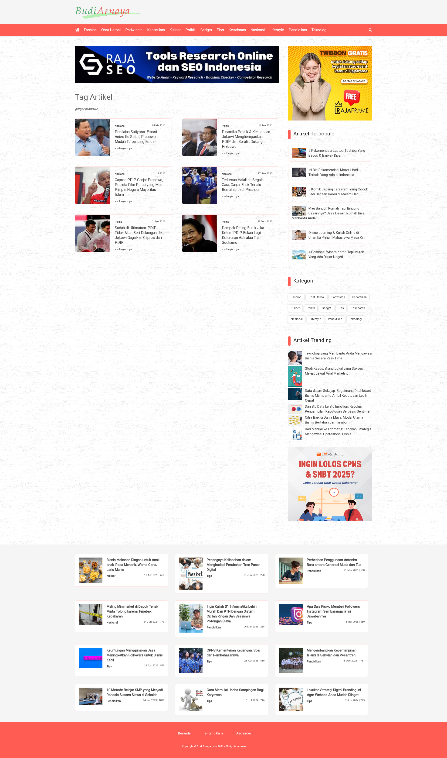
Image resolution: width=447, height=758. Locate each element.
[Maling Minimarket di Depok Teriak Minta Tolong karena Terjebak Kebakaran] (98, 614)
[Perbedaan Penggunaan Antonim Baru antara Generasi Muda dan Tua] (298, 570)
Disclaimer (243, 733)
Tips (220, 30)
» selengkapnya (123, 148)
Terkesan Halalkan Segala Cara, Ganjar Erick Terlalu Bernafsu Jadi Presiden (243, 185)
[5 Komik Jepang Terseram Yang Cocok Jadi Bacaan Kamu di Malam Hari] (302, 191)
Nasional (258, 30)
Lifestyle (276, 30)
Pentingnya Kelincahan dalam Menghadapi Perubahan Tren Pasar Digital (233, 565)
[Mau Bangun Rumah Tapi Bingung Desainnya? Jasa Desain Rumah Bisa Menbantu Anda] (302, 211)
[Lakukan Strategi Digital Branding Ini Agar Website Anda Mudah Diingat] (298, 699)
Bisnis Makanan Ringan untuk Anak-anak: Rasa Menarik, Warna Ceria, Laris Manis (134, 565)
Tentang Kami (213, 733)
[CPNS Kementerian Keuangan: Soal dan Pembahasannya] (198, 660)
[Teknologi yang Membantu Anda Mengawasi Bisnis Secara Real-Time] (298, 358)
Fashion (90, 30)
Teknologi (319, 30)
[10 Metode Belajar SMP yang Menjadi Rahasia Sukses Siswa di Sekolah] (98, 696)
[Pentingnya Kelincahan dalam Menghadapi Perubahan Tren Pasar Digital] (198, 573)
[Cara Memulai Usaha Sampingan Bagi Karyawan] (198, 699)
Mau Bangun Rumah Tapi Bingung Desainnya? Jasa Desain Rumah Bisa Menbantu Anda (328, 213)
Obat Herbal (111, 30)
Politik (190, 30)
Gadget (206, 30)
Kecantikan (156, 30)
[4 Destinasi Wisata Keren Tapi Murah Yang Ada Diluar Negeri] (302, 254)
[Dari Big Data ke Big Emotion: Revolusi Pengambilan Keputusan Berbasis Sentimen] (298, 409)
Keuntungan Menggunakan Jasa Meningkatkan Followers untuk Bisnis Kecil (135, 655)
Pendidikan (298, 30)
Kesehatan (237, 30)
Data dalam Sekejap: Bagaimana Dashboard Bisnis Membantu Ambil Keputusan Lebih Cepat (338, 396)
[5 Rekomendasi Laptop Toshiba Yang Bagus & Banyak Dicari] (302, 153)
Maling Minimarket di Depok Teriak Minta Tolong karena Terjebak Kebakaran (132, 611)
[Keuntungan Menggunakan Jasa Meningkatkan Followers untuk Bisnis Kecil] (98, 658)
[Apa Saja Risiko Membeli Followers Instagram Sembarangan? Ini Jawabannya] (298, 614)
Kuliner (175, 30)
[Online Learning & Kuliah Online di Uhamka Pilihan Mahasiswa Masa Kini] (302, 235)
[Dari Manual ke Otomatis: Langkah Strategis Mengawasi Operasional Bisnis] (298, 433)
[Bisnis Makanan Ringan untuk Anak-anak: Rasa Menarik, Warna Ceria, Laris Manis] (98, 570)
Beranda (184, 733)
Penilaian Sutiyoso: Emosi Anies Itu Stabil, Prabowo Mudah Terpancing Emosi (136, 137)
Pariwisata (133, 30)
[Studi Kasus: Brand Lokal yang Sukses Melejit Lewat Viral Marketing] (298, 376)
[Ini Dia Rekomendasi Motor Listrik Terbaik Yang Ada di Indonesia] (302, 172)
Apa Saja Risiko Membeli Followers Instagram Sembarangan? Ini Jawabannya (333, 611)
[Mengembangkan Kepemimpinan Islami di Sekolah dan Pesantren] (298, 660)
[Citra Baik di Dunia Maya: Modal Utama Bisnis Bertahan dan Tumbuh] (298, 420)
